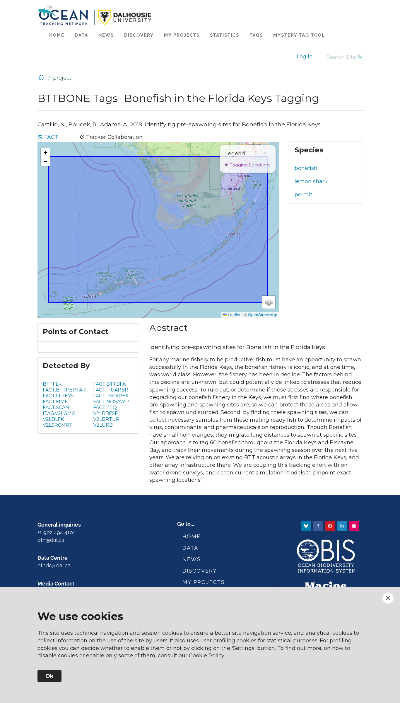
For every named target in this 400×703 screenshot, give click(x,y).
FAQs (256, 35)
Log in (305, 56)
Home (56, 35)
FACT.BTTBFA (109, 384)
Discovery (139, 35)
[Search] (360, 57)
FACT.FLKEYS (58, 396)
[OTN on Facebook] (318, 525)
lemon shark (311, 181)
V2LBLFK (53, 419)
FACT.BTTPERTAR (64, 390)
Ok (49, 676)
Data (81, 35)
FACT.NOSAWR (111, 401)
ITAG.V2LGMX (59, 413)
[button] (45, 152)
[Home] (200, 15)
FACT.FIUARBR (110, 390)
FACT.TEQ (105, 407)
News (106, 35)
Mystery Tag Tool (299, 35)
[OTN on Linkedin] (342, 525)
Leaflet (233, 314)
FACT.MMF (55, 401)
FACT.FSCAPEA (111, 396)
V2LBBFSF (105, 413)
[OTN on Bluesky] (306, 525)
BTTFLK (52, 384)
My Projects (182, 35)
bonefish (306, 168)
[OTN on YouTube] (330, 525)
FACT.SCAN (56, 407)
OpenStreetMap (262, 314)
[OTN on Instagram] (354, 525)
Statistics (224, 35)
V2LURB (103, 425)
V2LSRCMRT (57, 425)
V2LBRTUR (106, 419)
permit (303, 194)
